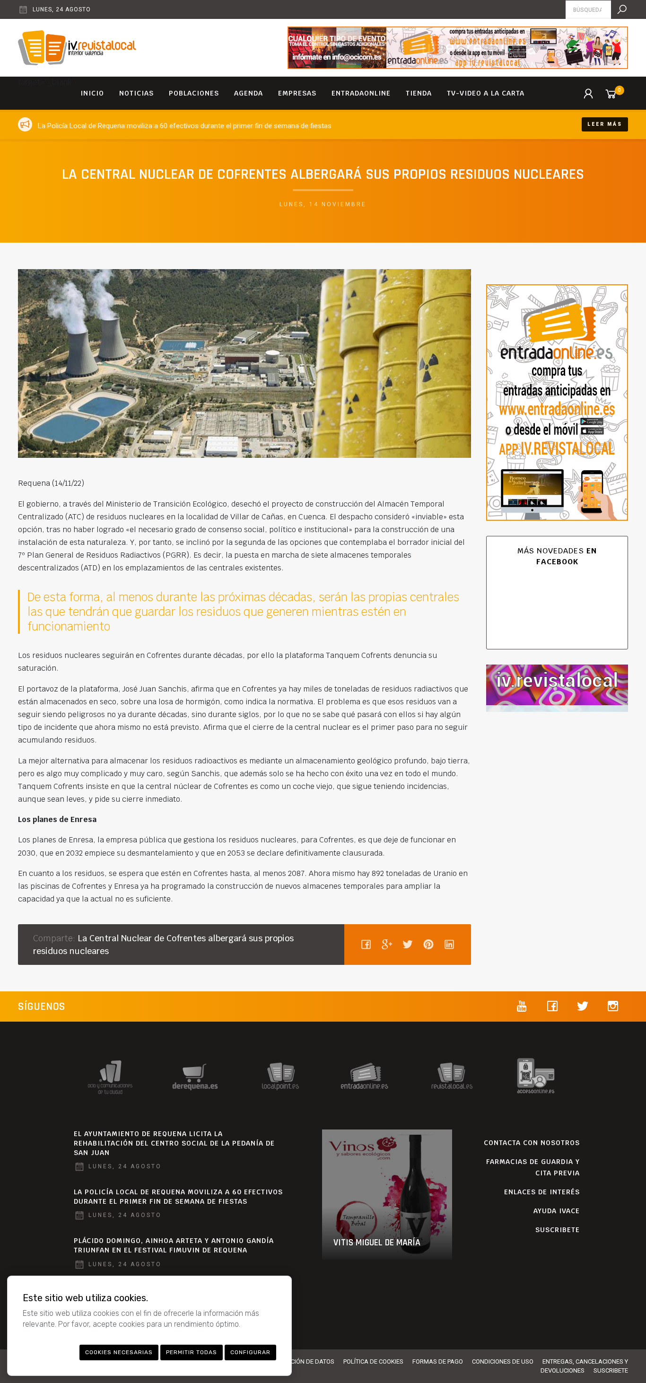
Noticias (136, 93)
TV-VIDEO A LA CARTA (485, 93)
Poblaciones (194, 93)
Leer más (604, 124)
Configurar (250, 1352)
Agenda (248, 93)
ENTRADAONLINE (361, 93)
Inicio (92, 93)
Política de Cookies (373, 1361)
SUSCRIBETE (557, 1229)
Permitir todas (191, 1352)
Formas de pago (437, 1361)
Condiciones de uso (502, 1361)
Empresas (297, 93)
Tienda (419, 93)
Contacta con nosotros (532, 1142)
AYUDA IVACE (556, 1211)
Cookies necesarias (119, 1352)
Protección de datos (301, 1361)
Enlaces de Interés (542, 1192)
